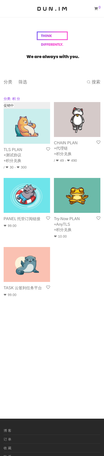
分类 (8, 82)
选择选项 (9, 167)
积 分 (12, 99)
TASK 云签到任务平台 (23, 288)
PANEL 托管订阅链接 (22, 219)
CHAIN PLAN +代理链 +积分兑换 (66, 148)
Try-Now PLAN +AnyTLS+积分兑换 (67, 224)
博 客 (7, 430)
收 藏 (7, 448)
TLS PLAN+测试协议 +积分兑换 (13, 155)
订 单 (7, 439)
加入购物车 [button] (10, 226)
